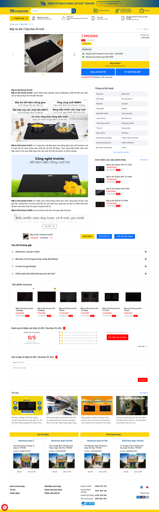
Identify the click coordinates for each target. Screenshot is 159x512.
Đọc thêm (48, 226)
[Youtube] (147, 487)
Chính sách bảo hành (53, 490)
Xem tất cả (144, 160)
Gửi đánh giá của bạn (117, 337)
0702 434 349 (101, 495)
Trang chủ (14, 24)
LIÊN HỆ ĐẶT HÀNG (125, 236)
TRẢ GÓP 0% (104, 236)
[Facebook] (142, 487)
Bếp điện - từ (26, 24)
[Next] (74, 54)
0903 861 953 (101, 499)
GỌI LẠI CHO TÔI (98, 72)
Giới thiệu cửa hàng (53, 486)
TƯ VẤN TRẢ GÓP (132, 72)
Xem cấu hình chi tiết (121, 152)
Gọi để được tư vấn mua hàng (96, 77)
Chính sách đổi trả (52, 493)
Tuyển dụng (14, 493)
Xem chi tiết (31, 472)
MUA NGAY (87, 236)
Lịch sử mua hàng (17, 486)
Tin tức (12, 490)
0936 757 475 (101, 486)
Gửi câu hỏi (142, 380)
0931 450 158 (101, 491)
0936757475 (113, 4)
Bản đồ (19, 472)
